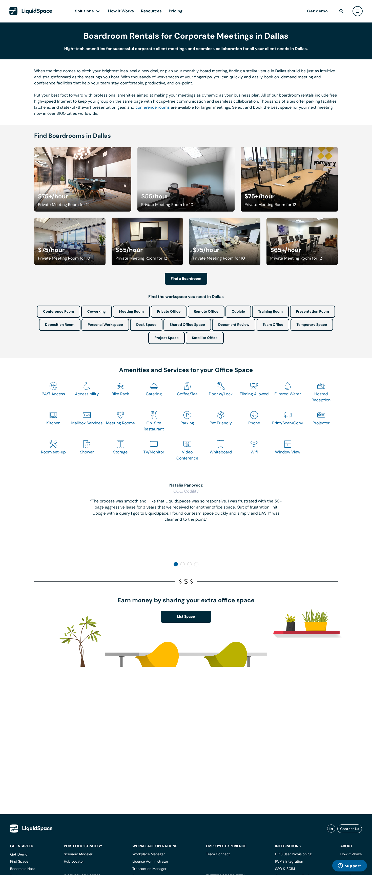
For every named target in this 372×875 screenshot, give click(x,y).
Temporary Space (312, 325)
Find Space (19, 861)
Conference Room (58, 311)
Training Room (270, 311)
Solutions (84, 11)
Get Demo (19, 854)
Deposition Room (59, 325)
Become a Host (22, 869)
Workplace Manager (148, 854)
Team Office (273, 325)
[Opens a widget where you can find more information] (349, 866)
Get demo (317, 11)
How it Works (121, 11)
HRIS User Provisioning (293, 854)
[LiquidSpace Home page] (30, 11)
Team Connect (218, 854)
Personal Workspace (105, 325)
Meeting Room (131, 311)
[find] (341, 11)
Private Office (168, 311)
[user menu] (358, 11)
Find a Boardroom (186, 279)
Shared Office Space (187, 325)
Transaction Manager (149, 869)
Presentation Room (312, 311)
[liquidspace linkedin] (331, 828)
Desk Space (146, 325)
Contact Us (349, 828)
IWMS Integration (289, 861)
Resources (151, 11)
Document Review (233, 325)
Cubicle (238, 311)
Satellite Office (204, 338)
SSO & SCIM (285, 869)
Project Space (166, 338)
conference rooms (152, 107)
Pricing (175, 11)
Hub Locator (74, 861)
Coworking (96, 311)
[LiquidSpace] (31, 828)
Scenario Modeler (78, 854)
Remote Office (206, 311)
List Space (186, 616)
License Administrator (150, 861)
